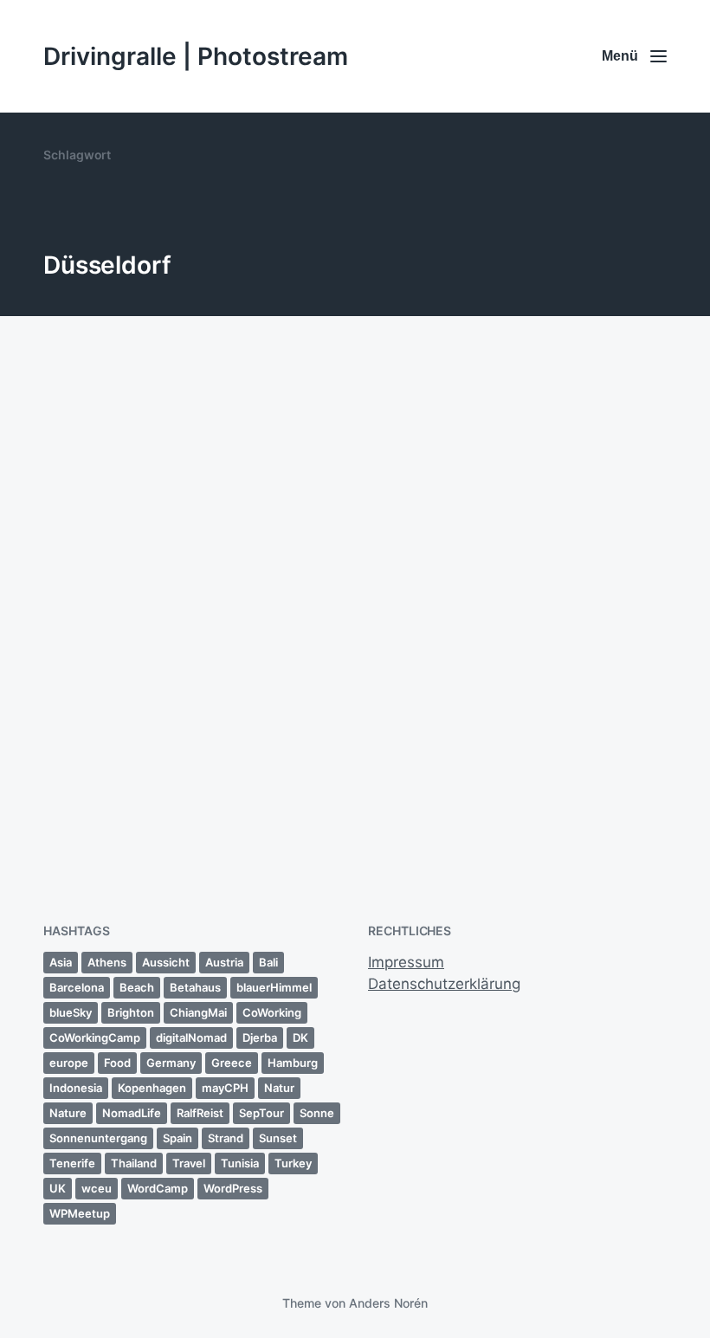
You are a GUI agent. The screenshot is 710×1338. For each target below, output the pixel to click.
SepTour (261, 1113)
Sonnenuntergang (98, 1138)
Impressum (406, 962)
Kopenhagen (152, 1088)
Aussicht (166, 962)
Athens (106, 962)
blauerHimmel (274, 987)
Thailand (134, 1163)
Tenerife (72, 1163)
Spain (177, 1138)
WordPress (232, 1188)
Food (117, 1063)
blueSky (70, 1012)
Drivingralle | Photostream (195, 56)
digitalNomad (191, 1037)
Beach (136, 987)
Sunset (278, 1138)
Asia (60, 962)
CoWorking (271, 1012)
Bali (268, 962)
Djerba (259, 1037)
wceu (96, 1188)
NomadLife (131, 1113)
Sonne (317, 1113)
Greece (231, 1063)
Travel (188, 1163)
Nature (68, 1113)
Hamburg (293, 1063)
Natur (279, 1088)
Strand (225, 1138)
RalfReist (200, 1113)
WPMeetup (79, 1213)
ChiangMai (198, 1012)
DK (300, 1037)
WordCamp (157, 1188)
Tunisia (240, 1163)
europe (68, 1063)
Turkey (293, 1163)
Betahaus (195, 987)
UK (57, 1188)
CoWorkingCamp (94, 1037)
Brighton (130, 1012)
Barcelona (76, 987)
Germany (171, 1063)
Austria (224, 962)
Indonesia (75, 1088)
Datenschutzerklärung (444, 983)
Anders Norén (388, 1303)
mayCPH (225, 1088)
